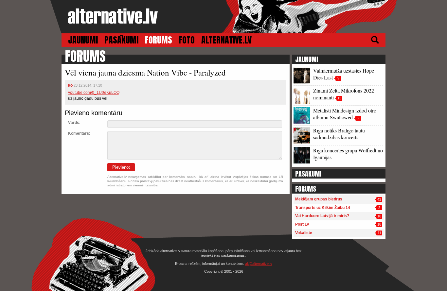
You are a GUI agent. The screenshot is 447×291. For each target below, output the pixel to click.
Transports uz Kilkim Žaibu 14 (322, 207)
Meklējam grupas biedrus (318, 199)
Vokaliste (303, 233)
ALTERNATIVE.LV (226, 40)
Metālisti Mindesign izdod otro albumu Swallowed (344, 114)
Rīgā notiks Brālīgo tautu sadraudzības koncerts (339, 134)
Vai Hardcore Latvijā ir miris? (322, 216)
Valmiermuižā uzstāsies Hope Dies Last (343, 74)
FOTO (187, 40)
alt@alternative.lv (258, 263)
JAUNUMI (83, 40)
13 (339, 98)
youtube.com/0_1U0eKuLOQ (93, 92)
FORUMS (158, 40)
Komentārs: (79, 133)
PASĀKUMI (121, 40)
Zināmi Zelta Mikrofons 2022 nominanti (343, 94)
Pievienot (121, 167)
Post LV (302, 224)
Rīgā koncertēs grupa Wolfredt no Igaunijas (348, 154)
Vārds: (74, 122)
